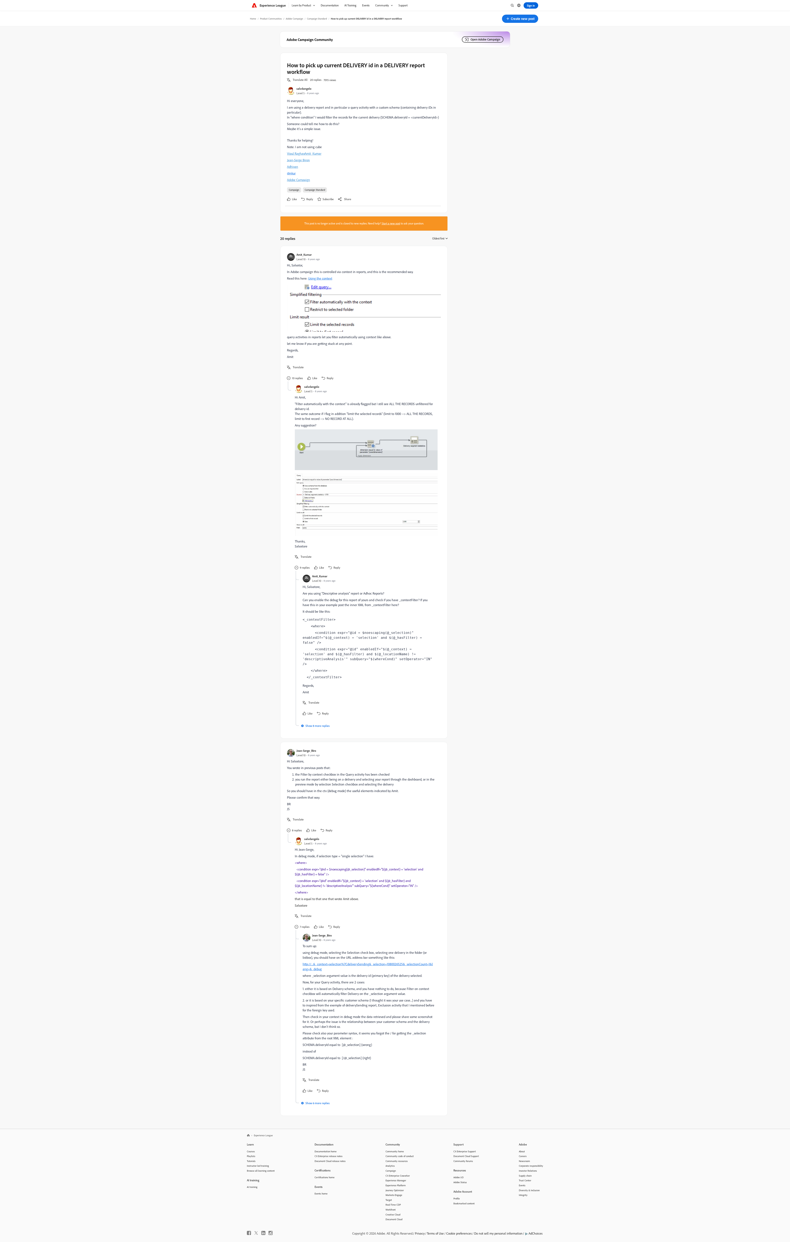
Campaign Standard (317, 18)
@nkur (291, 173)
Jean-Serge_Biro (306, 750)
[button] (520, 19)
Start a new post (391, 223)
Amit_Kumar (312, 153)
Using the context (320, 278)
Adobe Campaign (294, 18)
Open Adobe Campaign (485, 39)
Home (253, 18)
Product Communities (271, 18)
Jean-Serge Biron (298, 160)
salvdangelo (303, 88)
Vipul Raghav (295, 153)
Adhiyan (292, 167)
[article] (363, 317)
